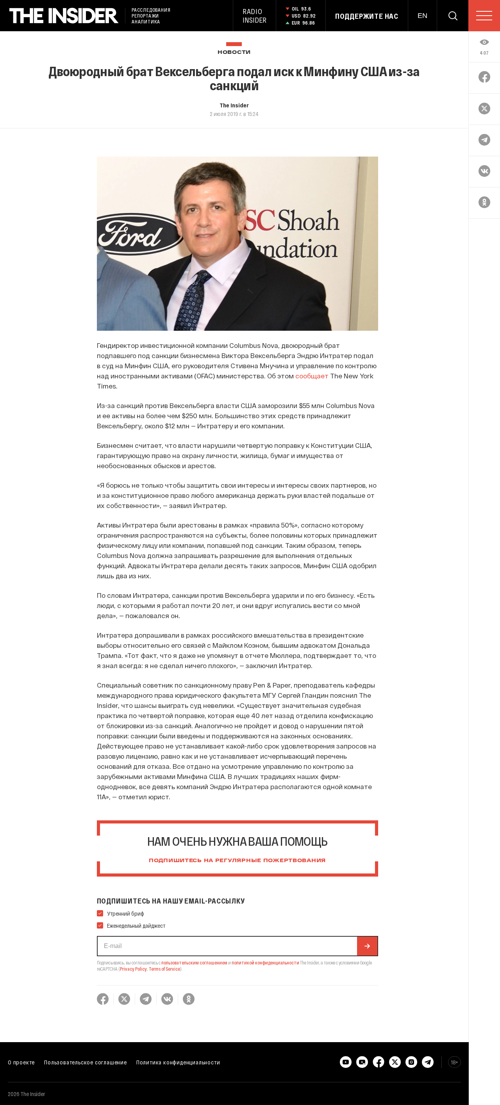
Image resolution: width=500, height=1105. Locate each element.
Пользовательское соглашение (85, 1062)
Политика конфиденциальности (178, 1062)
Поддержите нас (366, 16)
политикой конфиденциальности (265, 962)
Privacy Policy (133, 968)
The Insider (234, 105)
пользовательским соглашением (194, 962)
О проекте (21, 1062)
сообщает (312, 376)
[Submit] (367, 946)
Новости (234, 52)
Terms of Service (164, 968)
